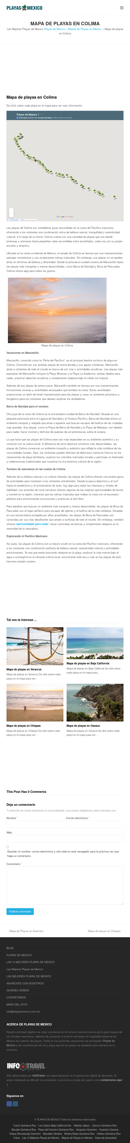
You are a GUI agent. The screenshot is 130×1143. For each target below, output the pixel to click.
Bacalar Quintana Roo (24, 1129)
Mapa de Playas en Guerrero (26, 931)
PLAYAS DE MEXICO (19, 955)
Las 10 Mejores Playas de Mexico (40, 1137)
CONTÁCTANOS (16, 997)
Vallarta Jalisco (82, 1125)
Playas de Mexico (54, 29)
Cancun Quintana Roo (104, 1125)
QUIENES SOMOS (17, 990)
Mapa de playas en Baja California (88, 663)
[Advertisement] (65, 72)
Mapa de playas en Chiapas (23, 725)
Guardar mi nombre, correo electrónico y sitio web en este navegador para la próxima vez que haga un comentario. (63, 853)
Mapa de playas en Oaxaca (83, 725)
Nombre (11, 818)
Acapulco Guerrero (86, 1129)
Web (9, 832)
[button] (122, 7)
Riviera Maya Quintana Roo (79, 1133)
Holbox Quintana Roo (109, 1133)
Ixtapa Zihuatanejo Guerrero (25, 1133)
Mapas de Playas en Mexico (85, 29)
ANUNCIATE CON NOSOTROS (25, 983)
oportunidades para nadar (32, 524)
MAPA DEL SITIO (16, 1004)
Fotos (16, 1137)
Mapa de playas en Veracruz (24, 669)
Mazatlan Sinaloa (52, 1133)
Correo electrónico (78, 818)
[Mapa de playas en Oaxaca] (95, 703)
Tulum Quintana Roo (24, 1125)
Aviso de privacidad (106, 1137)
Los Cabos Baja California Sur (54, 1125)
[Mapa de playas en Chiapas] (34, 703)
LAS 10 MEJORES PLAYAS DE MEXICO (30, 962)
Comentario (14, 864)
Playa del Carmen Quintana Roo (56, 1129)
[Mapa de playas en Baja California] (95, 643)
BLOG (10, 948)
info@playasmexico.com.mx (23, 1011)
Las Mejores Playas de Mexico (24, 969)
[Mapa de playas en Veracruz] (34, 646)
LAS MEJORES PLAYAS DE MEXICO (28, 976)
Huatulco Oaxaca (108, 1129)
